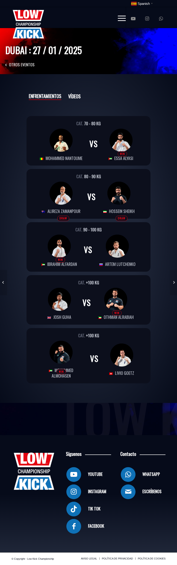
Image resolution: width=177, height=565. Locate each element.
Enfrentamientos (45, 96)
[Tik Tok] (73, 509)
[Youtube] (73, 474)
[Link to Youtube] (133, 18)
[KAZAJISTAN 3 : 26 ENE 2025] (173, 282)
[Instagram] (73, 491)
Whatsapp (151, 474)
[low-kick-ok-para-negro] (28, 17)
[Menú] (119, 17)
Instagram (97, 491)
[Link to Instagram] (147, 18)
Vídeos (74, 96)
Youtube (95, 474)
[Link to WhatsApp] (160, 18)
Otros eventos (22, 64)
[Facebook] (73, 526)
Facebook (96, 526)
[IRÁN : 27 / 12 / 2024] (3, 282)
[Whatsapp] (128, 474)
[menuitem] (119, 17)
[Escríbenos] (128, 491)
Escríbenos (152, 491)
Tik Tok (94, 509)
